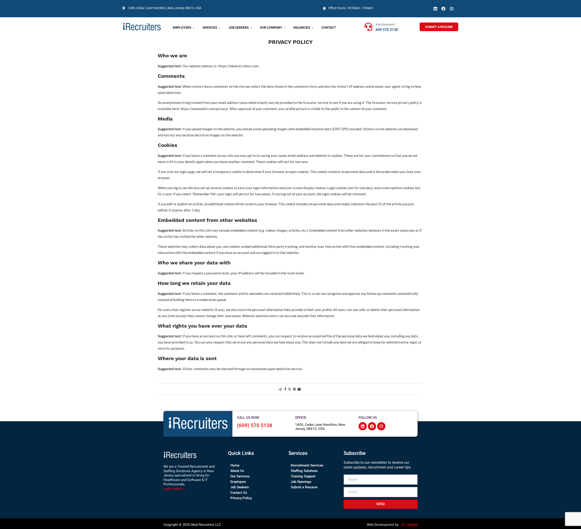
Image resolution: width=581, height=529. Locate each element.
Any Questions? (386, 24)
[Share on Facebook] (285, 389)
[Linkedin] (435, 9)
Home (234, 465)
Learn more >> (174, 489)
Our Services (240, 476)
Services (209, 27)
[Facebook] (443, 9)
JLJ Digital (409, 525)
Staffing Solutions (304, 471)
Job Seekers (238, 27)
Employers (182, 27)
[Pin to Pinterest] (294, 389)
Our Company (271, 27)
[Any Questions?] (368, 26)
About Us (237, 471)
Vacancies (301, 27)
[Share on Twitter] (289, 389)
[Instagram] (452, 9)
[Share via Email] (299, 389)
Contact (328, 27)
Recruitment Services (307, 465)
